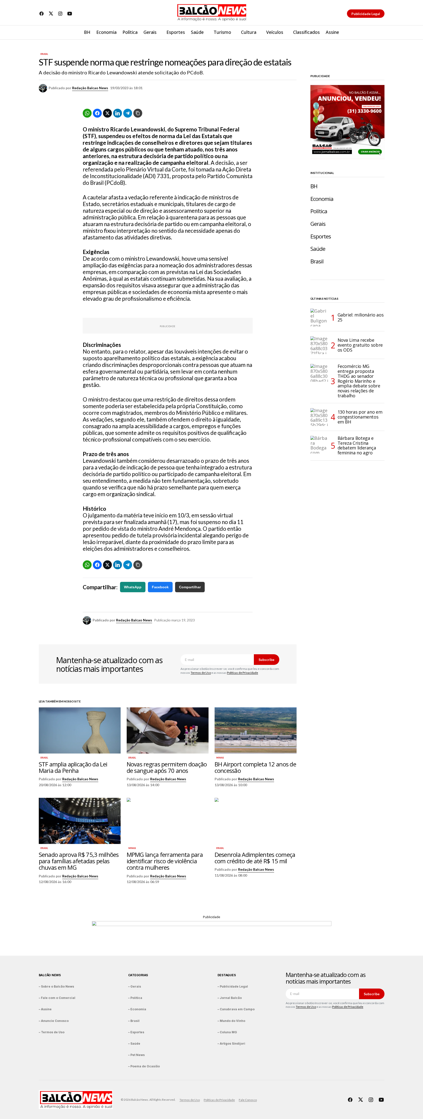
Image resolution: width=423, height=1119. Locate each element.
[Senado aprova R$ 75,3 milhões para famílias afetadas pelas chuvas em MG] (80, 821)
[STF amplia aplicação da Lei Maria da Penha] (80, 730)
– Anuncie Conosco (54, 1021)
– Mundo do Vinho (231, 1021)
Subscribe (266, 659)
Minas (220, 758)
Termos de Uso (201, 673)
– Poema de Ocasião (144, 1066)
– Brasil (134, 1021)
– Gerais (134, 986)
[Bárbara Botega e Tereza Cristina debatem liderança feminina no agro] (319, 445)
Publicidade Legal (365, 14)
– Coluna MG (227, 1032)
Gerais (318, 224)
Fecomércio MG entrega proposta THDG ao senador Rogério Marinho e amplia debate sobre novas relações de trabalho (359, 381)
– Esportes (136, 1032)
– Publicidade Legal (233, 986)
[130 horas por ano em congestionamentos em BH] (319, 417)
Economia (322, 199)
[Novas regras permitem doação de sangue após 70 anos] (168, 730)
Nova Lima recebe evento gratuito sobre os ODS (360, 345)
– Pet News (136, 1055)
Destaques (227, 975)
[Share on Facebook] (97, 113)
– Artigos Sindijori (231, 1043)
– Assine (45, 1009)
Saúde (317, 249)
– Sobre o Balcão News (56, 986)
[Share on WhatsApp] (87, 113)
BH (313, 186)
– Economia (137, 1009)
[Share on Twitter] (107, 113)
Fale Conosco (248, 1100)
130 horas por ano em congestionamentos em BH (360, 417)
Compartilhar (190, 587)
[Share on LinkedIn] (117, 113)
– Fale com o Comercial (57, 998)
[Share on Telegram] (127, 113)
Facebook (160, 587)
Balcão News (50, 975)
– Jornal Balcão (230, 998)
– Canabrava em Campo (236, 1009)
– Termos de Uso (51, 1032)
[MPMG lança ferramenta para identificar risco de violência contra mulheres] (168, 821)
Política (318, 211)
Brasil (44, 54)
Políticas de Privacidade (242, 673)
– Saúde (134, 1043)
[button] (380, 32)
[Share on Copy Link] (137, 113)
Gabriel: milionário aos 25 (361, 317)
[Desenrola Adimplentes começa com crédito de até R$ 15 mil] (256, 821)
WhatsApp (132, 587)
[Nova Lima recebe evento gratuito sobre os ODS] (319, 345)
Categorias (138, 975)
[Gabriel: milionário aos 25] (319, 317)
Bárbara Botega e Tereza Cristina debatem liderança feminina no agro (357, 445)
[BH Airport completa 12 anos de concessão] (256, 730)
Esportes (320, 236)
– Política (135, 998)
